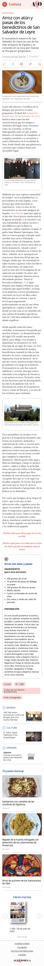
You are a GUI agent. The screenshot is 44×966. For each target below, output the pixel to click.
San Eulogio (18, 213)
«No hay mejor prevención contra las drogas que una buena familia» (13, 716)
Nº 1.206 (20, 684)
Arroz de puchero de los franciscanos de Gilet (21, 882)
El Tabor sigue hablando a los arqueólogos (10, 735)
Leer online (22, 937)
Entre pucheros (8, 13)
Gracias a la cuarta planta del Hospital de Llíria (12, 757)
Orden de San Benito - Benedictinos (15, 690)
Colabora (22, 947)
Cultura (15, 4)
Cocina (7, 684)
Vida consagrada (12, 697)
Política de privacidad (22, 951)
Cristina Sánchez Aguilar (14, 56)
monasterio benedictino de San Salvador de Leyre (21, 114)
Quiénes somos (22, 943)
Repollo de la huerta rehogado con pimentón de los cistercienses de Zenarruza (20, 842)
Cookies (22, 955)
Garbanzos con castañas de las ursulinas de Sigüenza (18, 803)
